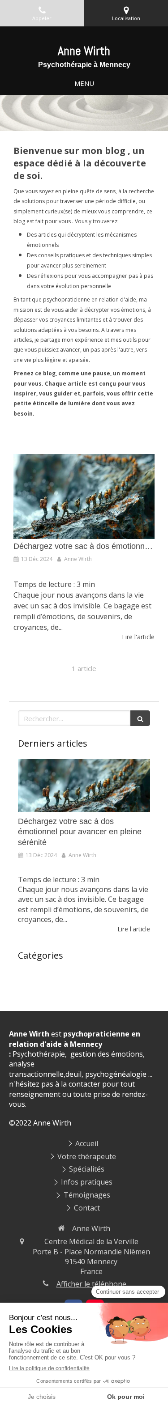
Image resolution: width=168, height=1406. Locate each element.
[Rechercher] (140, 718)
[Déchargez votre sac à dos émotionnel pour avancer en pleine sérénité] (84, 496)
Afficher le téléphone (91, 1284)
